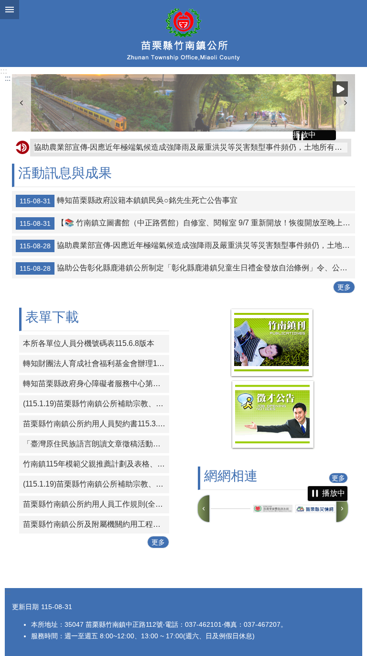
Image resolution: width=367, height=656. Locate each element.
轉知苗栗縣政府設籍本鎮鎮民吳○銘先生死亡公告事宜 (128, 200)
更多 (344, 287)
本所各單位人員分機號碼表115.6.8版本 (88, 343)
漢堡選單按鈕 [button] (9, 9)
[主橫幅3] (183, 103)
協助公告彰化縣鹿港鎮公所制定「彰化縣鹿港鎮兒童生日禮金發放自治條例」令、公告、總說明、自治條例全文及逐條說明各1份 (187, 268)
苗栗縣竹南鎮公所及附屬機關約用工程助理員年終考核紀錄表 (96, 524)
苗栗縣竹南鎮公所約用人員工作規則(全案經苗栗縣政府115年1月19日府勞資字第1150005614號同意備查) (96, 504)
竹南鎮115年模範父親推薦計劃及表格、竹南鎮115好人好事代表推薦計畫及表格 (96, 464)
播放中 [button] (340, 89)
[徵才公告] (273, 447)
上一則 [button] (21, 103)
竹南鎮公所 (183, 33)
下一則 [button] (345, 103)
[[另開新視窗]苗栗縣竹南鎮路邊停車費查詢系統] (273, 509)
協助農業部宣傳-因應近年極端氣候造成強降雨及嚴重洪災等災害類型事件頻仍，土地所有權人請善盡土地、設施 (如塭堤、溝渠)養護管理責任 (190, 147)
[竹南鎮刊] (272, 375)
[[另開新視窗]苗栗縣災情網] (315, 509)
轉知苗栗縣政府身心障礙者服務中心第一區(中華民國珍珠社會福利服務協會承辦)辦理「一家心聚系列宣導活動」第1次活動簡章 (96, 383)
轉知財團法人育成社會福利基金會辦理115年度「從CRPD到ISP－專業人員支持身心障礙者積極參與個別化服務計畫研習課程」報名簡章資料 (96, 363)
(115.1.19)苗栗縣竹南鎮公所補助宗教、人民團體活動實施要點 (96, 404)
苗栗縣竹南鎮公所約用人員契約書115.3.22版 (96, 424)
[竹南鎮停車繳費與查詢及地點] (230, 508)
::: (3, 71)
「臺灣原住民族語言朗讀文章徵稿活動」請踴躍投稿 (96, 444)
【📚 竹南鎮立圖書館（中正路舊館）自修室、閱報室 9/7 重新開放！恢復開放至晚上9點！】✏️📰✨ (187, 223)
